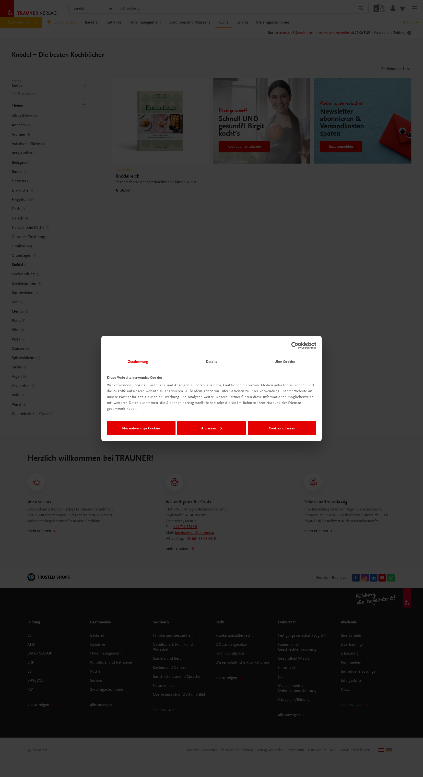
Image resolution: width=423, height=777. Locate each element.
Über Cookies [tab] (284, 361)
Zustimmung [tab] (138, 361)
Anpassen (208, 428)
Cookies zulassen (282, 428)
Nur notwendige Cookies (141, 428)
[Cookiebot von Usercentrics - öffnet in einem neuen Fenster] (294, 345)
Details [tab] (211, 361)
